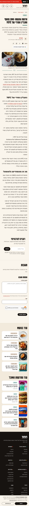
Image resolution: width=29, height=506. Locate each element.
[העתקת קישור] (13, 43)
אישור (21, 503)
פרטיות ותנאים (24, 494)
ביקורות (25, 472)
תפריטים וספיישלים (9, 456)
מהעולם (14, 12)
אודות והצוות (24, 488)
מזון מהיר (11, 451)
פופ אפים (11, 463)
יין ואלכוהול (24, 463)
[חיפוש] (11, 6)
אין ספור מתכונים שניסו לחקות (12, 85)
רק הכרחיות (8, 503)
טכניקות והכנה (10, 479)
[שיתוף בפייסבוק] (19, 43)
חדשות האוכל (20, 12)
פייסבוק (11, 490)
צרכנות (25, 451)
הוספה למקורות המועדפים (19, 47)
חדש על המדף (22, 460)
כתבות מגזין (24, 474)
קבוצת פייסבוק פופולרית (15, 104)
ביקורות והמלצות (22, 469)
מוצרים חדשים (24, 465)
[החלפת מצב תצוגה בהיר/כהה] (7, 6)
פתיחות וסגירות (10, 454)
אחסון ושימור (10, 472)
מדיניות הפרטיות (6, 296)
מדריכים (10, 469)
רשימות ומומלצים (23, 476)
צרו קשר (25, 490)
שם (26, 298)
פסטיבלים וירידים (9, 465)
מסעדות (10, 446)
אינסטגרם (11, 488)
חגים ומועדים (10, 476)
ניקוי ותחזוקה (10, 481)
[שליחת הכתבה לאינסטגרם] (16, 43)
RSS (12, 494)
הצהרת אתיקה (24, 492)
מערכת (21, 38)
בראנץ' (11, 449)
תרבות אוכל (24, 454)
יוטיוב (12, 492)
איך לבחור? (11, 474)
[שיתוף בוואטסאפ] (22, 43)
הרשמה (7, 249)
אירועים (10, 460)
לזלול (21, 6)
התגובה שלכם (24, 280)
